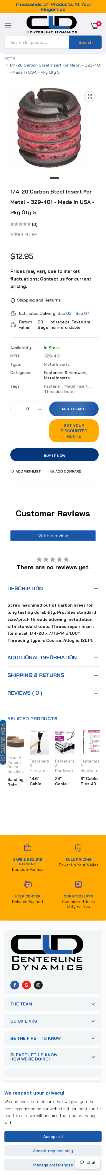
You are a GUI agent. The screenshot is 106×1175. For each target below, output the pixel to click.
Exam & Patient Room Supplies (15, 764)
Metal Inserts (57, 378)
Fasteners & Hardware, (65, 372)
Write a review (23, 234)
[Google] (26, 985)
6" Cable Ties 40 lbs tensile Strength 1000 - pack (89, 781)
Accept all (53, 1136)
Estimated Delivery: (37, 313)
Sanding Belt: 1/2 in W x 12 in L (15, 782)
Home (9, 58)
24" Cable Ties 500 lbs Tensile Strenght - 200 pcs (64, 781)
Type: (15, 364)
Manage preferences (53, 1165)
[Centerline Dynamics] (51, 25)
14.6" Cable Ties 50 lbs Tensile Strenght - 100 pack (39, 781)
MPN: (15, 356)
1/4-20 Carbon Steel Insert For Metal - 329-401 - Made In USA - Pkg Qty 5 (52, 202)
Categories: (21, 372)
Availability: (21, 347)
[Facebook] (14, 985)
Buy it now (54, 455)
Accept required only (53, 1150)
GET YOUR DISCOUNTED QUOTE (74, 431)
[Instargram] (38, 985)
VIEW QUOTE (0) (3, 742)
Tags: (15, 386)
